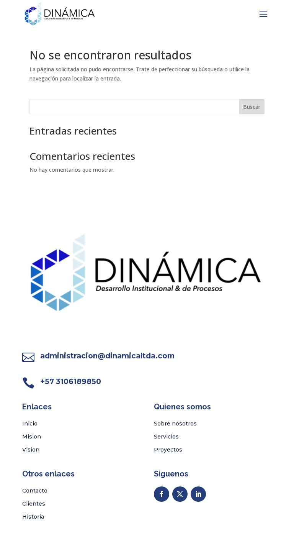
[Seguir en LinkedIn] (198, 494)
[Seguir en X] (180, 494)
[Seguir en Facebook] (161, 494)
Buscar (251, 106)
